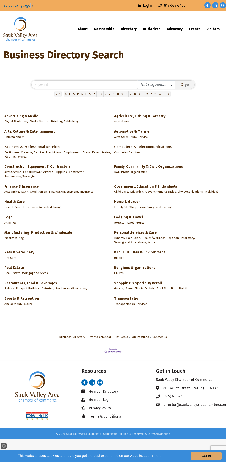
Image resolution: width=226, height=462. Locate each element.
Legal (9, 217)
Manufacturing (14, 238)
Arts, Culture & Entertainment (29, 131)
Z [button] (168, 93)
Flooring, (10, 156)
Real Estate (14, 268)
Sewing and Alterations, (130, 242)
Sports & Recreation (21, 298)
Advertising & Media (21, 116)
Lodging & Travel (128, 217)
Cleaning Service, (33, 152)
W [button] (155, 93)
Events (194, 29)
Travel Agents (134, 222)
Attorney (10, 222)
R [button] (135, 93)
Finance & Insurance (21, 186)
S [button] (139, 93)
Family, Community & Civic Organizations (148, 166)
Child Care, (121, 192)
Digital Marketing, (16, 121)
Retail (183, 288)
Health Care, (12, 207)
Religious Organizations (134, 268)
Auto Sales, (121, 137)
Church (119, 273)
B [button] (69, 93)
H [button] (94, 93)
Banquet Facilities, (28, 288)
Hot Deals (121, 337)
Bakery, (9, 288)
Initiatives (151, 29)
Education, (137, 192)
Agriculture (121, 121)
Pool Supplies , (167, 288)
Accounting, (12, 192)
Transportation (127, 298)
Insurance (87, 192)
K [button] (105, 93)
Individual (211, 192)
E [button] (82, 93)
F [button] (86, 93)
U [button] (147, 93)
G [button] (90, 93)
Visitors (213, 29)
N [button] (118, 93)
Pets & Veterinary (19, 252)
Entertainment (14, 137)
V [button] (151, 93)
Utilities (119, 258)
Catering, (48, 288)
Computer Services (127, 152)
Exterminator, (101, 152)
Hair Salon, (133, 238)
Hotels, (119, 222)
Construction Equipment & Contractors (37, 166)
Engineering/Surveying (20, 176)
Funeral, (119, 238)
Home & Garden (127, 202)
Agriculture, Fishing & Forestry (139, 116)
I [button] (98, 93)
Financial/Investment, (64, 192)
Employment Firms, (77, 152)
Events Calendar (100, 337)
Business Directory (72, 337)
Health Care (14, 202)
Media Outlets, (40, 121)
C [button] (74, 93)
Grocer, (119, 288)
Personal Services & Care (135, 232)
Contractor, (76, 172)
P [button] (126, 93)
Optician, (173, 238)
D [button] (78, 93)
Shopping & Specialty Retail (138, 283)
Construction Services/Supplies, (45, 172)
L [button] (109, 93)
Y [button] (164, 93)
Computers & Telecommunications (143, 147)
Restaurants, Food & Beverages (30, 283)
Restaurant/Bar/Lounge (72, 288)
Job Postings (140, 337)
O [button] (122, 93)
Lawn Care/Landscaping (155, 207)
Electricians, (54, 152)
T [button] (143, 93)
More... (22, 156)
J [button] (101, 93)
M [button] (114, 93)
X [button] (160, 93)
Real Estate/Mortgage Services (26, 273)
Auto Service (139, 137)
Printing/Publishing (64, 121)
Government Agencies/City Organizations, (174, 192)
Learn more (153, 456)
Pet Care (10, 258)
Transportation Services (130, 304)
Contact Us (159, 337)
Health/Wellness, (154, 238)
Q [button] (131, 93)
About (83, 29)
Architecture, (13, 172)
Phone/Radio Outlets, (140, 288)
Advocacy (175, 29)
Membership (104, 29)
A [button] (65, 93)
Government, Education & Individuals (145, 186)
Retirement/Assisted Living (42, 207)
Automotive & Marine (131, 131)
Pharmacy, (188, 238)
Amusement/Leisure (18, 304)
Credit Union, (39, 192)
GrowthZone (162, 433)
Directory (129, 29)
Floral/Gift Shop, (125, 207)
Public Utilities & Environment (139, 252)
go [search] (187, 84)
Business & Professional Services (32, 147)
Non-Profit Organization (130, 172)
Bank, (25, 192)
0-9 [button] (58, 93)
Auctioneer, (12, 152)
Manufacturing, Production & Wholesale (38, 232)
